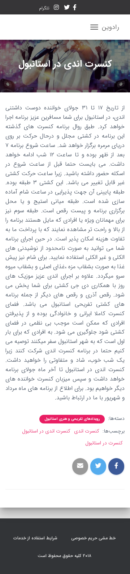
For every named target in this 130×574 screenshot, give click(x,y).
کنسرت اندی (86, 431)
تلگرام (45, 8)
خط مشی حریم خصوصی (94, 538)
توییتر (67, 8)
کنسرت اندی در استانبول (46, 431)
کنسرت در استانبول (104, 443)
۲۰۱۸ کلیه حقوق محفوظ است (65, 555)
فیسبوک (75, 8)
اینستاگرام (56, 8)
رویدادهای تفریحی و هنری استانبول (72, 419)
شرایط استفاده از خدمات (36, 538)
